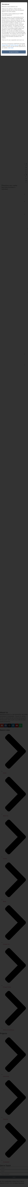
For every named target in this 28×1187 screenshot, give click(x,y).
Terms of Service (14, 45)
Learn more (10, 47)
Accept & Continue (13, 52)
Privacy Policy (5, 45)
